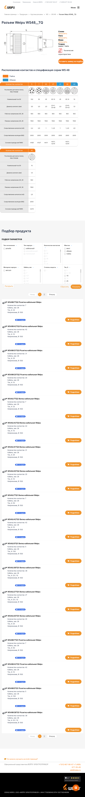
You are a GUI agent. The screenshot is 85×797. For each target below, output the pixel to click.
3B (47, 259)
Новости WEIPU (37, 2)
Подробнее (74, 320)
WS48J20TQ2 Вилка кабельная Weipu (24, 471)
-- (26, 270)
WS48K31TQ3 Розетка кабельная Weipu (25, 350)
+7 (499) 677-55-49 (65, 2)
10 (67, 276)
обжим (69, 251)
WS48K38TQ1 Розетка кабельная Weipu (25, 712)
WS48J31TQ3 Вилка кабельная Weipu (24, 447)
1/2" (27, 276)
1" (27, 273)
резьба (8, 248)
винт (68, 248)
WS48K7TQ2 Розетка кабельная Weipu (24, 302)
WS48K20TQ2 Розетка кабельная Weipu (25, 374)
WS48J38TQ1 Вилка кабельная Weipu (24, 567)
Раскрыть (9, 286)
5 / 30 (69, 273)
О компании (16, 2)
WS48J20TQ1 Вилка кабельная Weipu (24, 616)
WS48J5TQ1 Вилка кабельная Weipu (23, 543)
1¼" (27, 281)
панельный (30, 254)
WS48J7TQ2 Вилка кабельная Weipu (24, 399)
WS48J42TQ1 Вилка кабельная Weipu (24, 519)
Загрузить (62, 33)
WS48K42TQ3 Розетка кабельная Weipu (25, 326)
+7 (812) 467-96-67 (51, 2)
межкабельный (32, 251)
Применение (27, 2)
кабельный (30, 248)
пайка (69, 254)
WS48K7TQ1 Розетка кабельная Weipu (24, 640)
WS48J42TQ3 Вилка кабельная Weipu (24, 423)
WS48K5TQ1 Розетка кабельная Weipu (24, 688)
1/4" (27, 278)
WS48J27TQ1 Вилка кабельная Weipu (24, 592)
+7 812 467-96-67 (66, 764)
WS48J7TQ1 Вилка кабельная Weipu (23, 495)
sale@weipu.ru (75, 770)
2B (47, 253)
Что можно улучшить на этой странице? (22, 759)
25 (67, 281)
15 (67, 278)
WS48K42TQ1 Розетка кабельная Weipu (25, 664)
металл (8, 270)
